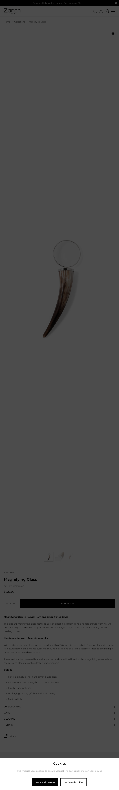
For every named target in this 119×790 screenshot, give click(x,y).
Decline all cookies (73, 782)
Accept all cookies (45, 782)
